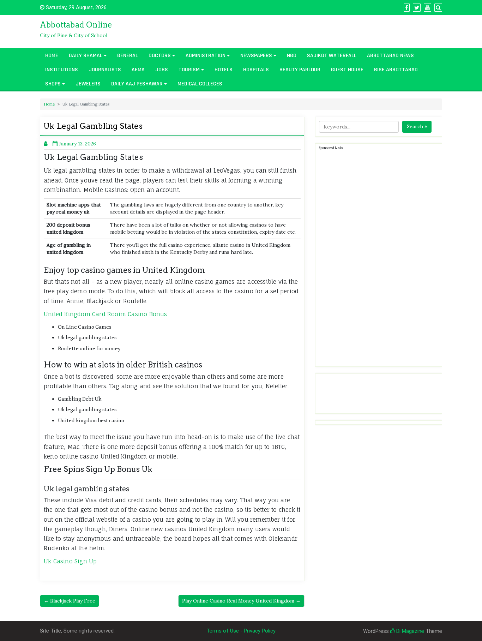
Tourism (189, 69)
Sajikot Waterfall (331, 55)
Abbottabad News (390, 55)
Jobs (161, 69)
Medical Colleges (199, 84)
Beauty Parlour (299, 69)
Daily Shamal (85, 55)
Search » (417, 126)
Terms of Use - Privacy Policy (241, 631)
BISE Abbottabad (396, 69)
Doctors (160, 55)
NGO (291, 55)
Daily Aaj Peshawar (137, 84)
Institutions (61, 69)
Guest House (347, 69)
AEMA (138, 69)
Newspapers (256, 55)
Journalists (105, 69)
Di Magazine (409, 631)
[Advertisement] (372, 257)
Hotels (224, 69)
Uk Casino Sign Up (70, 561)
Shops (53, 84)
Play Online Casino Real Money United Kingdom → (241, 601)
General (127, 55)
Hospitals (256, 69)
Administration (205, 55)
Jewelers (88, 84)
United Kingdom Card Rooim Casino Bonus (105, 314)
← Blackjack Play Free (69, 601)
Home (51, 55)
